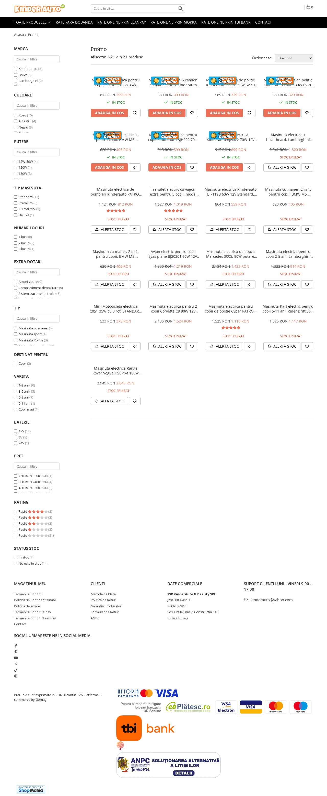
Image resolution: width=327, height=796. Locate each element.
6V (20, 437)
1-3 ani (24, 385)
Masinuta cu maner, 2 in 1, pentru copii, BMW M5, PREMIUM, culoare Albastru (288, 192)
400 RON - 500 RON (33, 488)
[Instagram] (15, 676)
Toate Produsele (31, 22)
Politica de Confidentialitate (35, 600)
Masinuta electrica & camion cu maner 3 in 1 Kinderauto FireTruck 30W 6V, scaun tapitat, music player (173, 82)
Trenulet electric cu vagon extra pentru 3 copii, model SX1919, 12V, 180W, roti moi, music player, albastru (173, 192)
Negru (23, 127)
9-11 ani (24, 403)
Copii (22, 363)
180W (23, 173)
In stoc (24, 557)
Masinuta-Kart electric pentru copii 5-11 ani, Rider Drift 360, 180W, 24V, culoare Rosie (288, 309)
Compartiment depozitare (38, 287)
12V (21, 431)
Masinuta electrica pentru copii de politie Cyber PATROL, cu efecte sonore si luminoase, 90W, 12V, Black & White (231, 309)
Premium (26, 203)
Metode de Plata (103, 594)
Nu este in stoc (30, 563)
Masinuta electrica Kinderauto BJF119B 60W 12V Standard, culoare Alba (230, 192)
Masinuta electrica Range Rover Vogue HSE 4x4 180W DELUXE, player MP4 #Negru (115, 370)
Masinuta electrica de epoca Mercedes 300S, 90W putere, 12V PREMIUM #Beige (230, 254)
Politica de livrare (27, 606)
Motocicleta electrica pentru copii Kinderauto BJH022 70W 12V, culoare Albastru (173, 137)
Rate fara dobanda (74, 22)
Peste (23, 511)
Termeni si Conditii (28, 594)
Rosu (22, 115)
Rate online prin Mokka (173, 22)
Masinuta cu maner (33, 328)
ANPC (95, 618)
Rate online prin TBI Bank (226, 22)
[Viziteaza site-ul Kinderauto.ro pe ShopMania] (31, 789)
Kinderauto (27, 68)
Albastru (25, 121)
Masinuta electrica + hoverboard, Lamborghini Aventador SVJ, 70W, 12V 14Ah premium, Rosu (288, 137)
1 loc (22, 236)
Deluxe (24, 215)
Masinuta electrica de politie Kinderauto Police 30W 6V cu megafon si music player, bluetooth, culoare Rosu (288, 82)
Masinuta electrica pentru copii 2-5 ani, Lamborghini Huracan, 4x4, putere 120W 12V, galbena (288, 254)
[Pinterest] (15, 652)
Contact (263, 22)
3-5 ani (24, 391)
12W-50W (26, 161)
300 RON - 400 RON (33, 482)
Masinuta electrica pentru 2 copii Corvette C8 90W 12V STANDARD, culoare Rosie (173, 309)
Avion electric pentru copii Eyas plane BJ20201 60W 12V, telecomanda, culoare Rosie (173, 254)
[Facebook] (15, 645)
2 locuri (24, 243)
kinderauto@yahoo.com (271, 599)
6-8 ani (24, 397)
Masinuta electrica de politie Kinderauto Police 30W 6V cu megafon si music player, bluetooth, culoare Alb (230, 82)
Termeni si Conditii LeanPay (35, 618)
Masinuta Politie (31, 340)
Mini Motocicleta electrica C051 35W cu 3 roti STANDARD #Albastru (116, 309)
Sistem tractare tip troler (37, 293)
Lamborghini (28, 80)
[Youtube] (15, 657)
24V (21, 443)
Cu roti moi (27, 209)
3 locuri (24, 248)
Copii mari (26, 409)
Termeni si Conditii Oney (32, 612)
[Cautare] (180, 8)
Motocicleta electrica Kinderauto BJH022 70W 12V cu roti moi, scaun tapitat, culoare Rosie (230, 137)
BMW (23, 74)
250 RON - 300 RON (33, 476)
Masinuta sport (30, 334)
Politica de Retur (103, 600)
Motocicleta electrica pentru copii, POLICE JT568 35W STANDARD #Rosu (116, 82)
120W (23, 167)
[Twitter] (15, 664)
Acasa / (20, 34)
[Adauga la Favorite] (135, 113)
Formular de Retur (105, 612)
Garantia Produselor (106, 606)
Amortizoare (28, 281)
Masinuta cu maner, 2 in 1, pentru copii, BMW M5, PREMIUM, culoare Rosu (116, 137)
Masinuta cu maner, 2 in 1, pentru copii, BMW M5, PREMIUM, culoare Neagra (116, 254)
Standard (26, 197)
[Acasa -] (39, 8)
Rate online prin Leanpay (121, 22)
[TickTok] (15, 670)
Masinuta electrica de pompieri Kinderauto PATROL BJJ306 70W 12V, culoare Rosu (115, 192)
